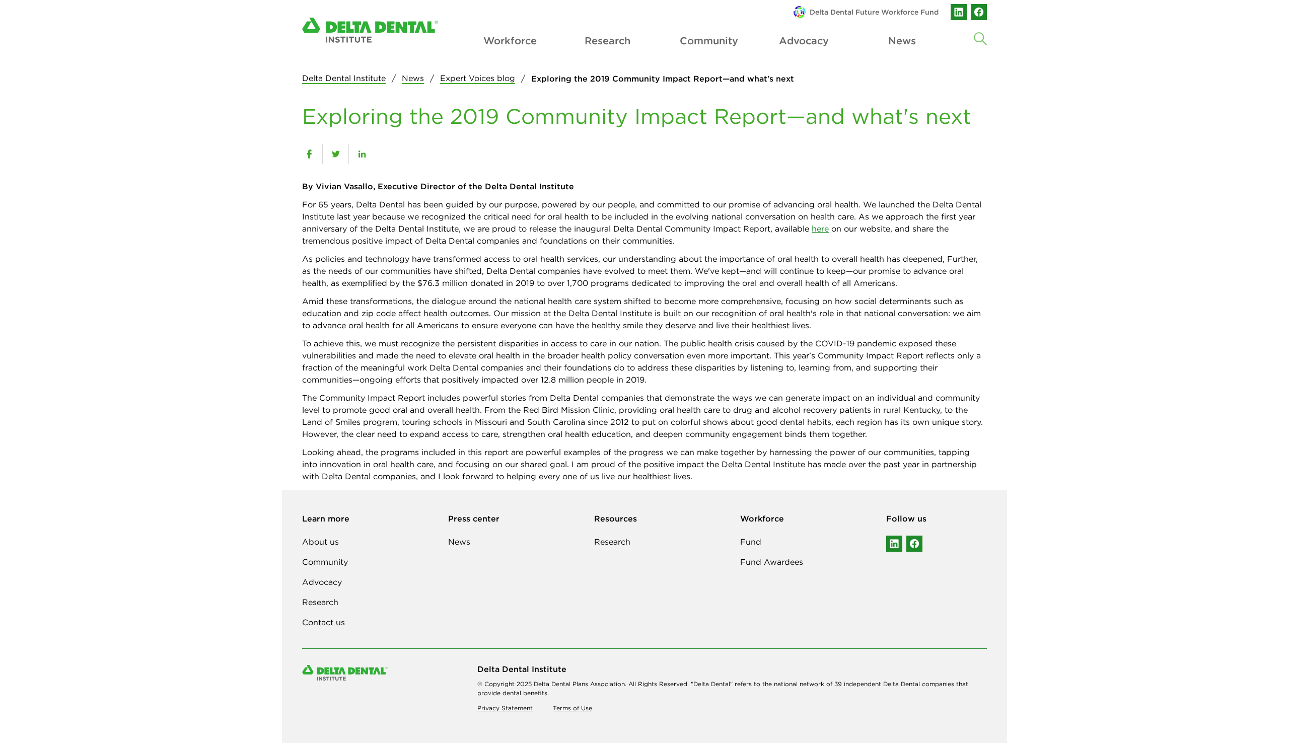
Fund (750, 542)
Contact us (323, 622)
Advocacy (804, 40)
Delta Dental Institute (344, 78)
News (413, 78)
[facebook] (979, 12)
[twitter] (335, 154)
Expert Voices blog (477, 78)
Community (706, 40)
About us (320, 542)
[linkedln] (894, 544)
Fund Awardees (771, 562)
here (820, 229)
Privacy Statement (505, 708)
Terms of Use (572, 708)
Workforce (509, 40)
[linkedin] (959, 12)
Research (607, 40)
